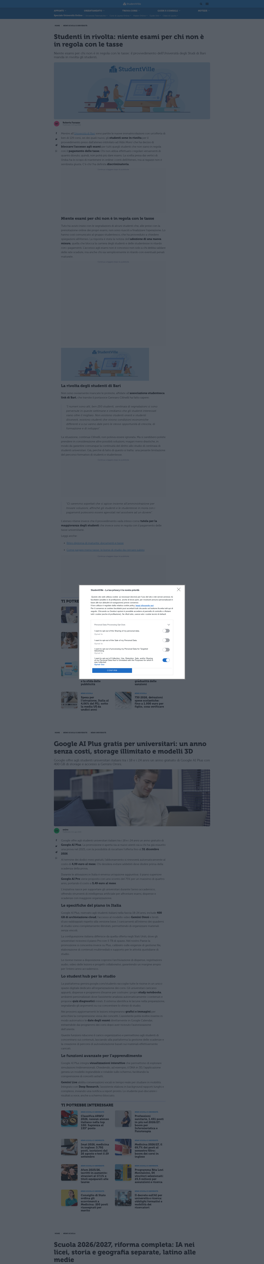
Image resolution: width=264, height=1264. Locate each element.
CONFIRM (112, 670)
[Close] (179, 590)
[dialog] (132, 632)
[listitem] (132, 624)
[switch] (166, 631)
